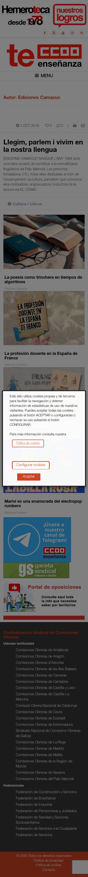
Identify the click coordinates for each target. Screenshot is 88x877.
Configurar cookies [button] (30, 465)
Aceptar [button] (29, 477)
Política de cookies (28, 443)
